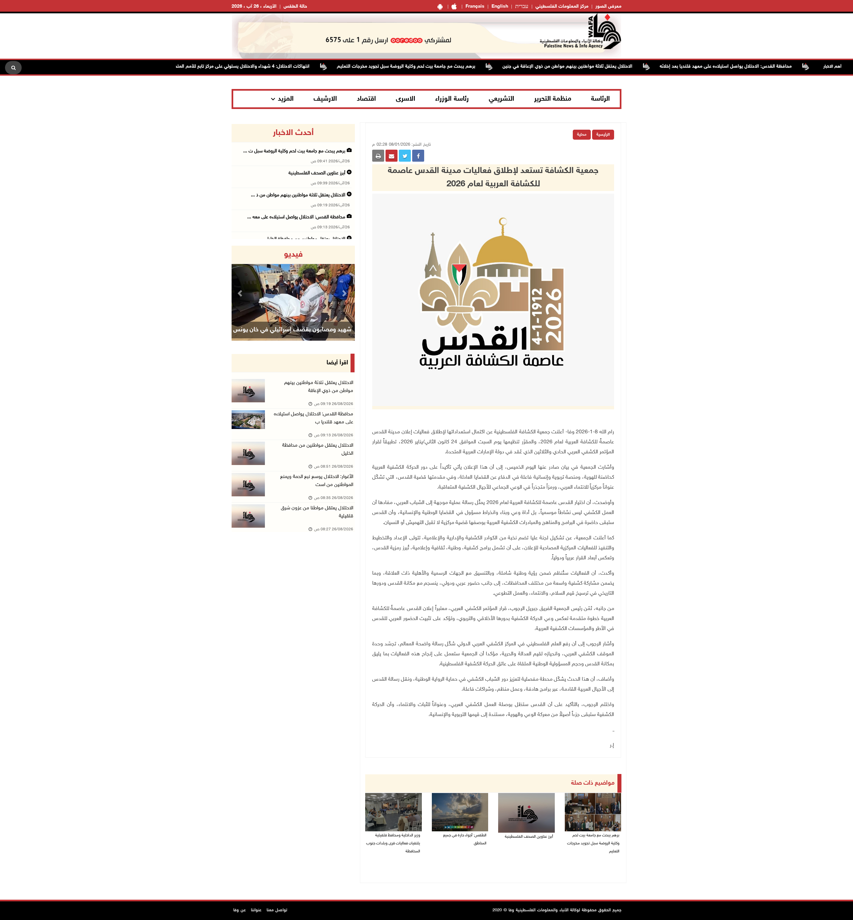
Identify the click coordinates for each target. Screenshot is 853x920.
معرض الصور (608, 6)
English (499, 6)
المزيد (286, 99)
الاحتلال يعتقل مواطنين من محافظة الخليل (317, 449)
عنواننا (256, 910)
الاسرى (405, 99)
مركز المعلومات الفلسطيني (561, 6)
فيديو (293, 255)
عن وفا (239, 910)
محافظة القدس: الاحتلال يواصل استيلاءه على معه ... (296, 217)
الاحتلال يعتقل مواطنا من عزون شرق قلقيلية (317, 512)
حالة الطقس (295, 6)
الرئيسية (603, 134)
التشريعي (501, 99)
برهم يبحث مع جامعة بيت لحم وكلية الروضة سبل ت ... (294, 151)
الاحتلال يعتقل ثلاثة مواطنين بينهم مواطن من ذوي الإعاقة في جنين (591, 66)
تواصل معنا (277, 910)
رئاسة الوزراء (452, 99)
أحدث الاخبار (293, 133)
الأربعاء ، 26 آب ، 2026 (254, 6)
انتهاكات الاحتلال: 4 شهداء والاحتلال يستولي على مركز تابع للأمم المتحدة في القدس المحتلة (244, 66)
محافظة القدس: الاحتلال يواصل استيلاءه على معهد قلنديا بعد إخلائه (749, 66)
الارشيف (325, 99)
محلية (581, 134)
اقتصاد (366, 99)
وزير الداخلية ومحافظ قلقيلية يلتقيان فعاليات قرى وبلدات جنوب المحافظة (393, 843)
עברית (521, 6)
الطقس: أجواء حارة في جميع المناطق (464, 839)
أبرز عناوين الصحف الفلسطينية (529, 836)
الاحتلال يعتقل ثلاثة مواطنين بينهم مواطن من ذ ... (298, 195)
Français (474, 6)
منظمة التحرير (552, 99)
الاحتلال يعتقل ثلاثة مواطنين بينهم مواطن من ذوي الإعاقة (318, 387)
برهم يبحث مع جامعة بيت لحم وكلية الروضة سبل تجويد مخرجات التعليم (430, 66)
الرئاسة (600, 99)
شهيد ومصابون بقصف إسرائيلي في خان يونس (292, 330)
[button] (241, 293)
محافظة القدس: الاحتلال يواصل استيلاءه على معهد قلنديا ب (313, 418)
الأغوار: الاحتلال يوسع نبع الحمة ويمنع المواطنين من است (316, 481)
